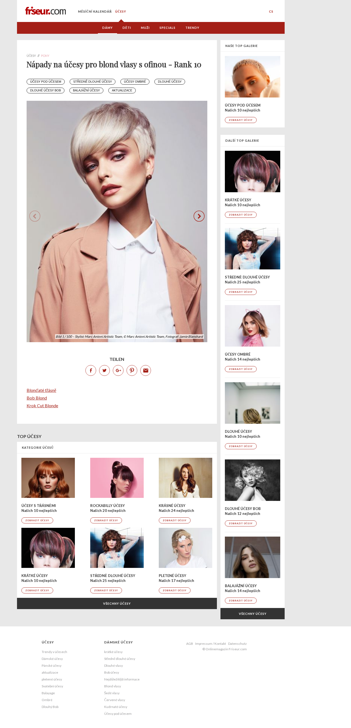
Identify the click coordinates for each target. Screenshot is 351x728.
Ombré (47, 700)
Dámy (107, 27)
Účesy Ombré (135, 81)
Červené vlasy (114, 700)
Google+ (118, 370)
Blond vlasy (112, 686)
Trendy (192, 27)
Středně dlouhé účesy (92, 81)
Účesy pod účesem (45, 81)
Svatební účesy (52, 686)
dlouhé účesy (170, 81)
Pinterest (131, 370)
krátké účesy (113, 652)
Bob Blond (37, 397)
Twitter (104, 370)
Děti (127, 27)
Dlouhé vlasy (113, 665)
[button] (199, 216)
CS (271, 11)
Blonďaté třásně (41, 390)
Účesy (120, 11)
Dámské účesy (52, 659)
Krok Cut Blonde (42, 405)
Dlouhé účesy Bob (45, 90)
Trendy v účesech (54, 652)
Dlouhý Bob (50, 707)
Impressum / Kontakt (210, 643)
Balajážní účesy (86, 90)
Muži (145, 27)
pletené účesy (52, 679)
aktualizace (122, 90)
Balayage (48, 693)
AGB (189, 643)
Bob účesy (111, 672)
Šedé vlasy (112, 693)
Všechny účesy (117, 603)
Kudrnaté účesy (115, 707)
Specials (168, 27)
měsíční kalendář (95, 11)
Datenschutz (237, 643)
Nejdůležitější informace (122, 679)
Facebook (90, 370)
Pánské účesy (51, 665)
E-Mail (145, 370)
